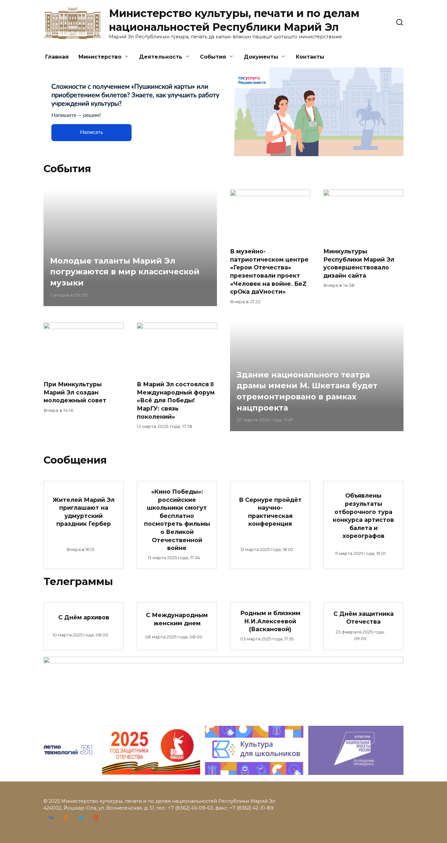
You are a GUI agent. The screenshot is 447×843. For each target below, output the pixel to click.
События (213, 57)
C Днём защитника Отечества (363, 617)
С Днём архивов (83, 617)
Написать (91, 132)
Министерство (100, 57)
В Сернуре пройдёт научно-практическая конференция (270, 511)
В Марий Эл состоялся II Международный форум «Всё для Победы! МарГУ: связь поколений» (176, 400)
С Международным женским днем (177, 619)
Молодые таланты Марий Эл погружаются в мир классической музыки (125, 271)
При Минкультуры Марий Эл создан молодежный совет (75, 392)
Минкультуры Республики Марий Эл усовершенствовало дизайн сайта (358, 263)
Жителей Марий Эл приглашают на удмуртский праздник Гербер (84, 511)
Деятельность (160, 57)
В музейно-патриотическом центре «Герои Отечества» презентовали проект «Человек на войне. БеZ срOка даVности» (269, 271)
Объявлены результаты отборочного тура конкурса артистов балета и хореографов (363, 515)
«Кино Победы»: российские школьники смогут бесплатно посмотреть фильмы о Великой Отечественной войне (177, 519)
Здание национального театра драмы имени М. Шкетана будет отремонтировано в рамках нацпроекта (307, 391)
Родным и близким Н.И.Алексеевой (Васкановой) (270, 621)
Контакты (310, 57)
